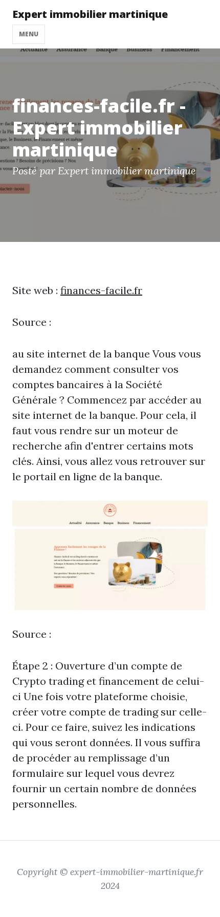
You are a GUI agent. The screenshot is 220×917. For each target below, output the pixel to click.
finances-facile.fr (101, 290)
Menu (28, 34)
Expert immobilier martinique (90, 14)
